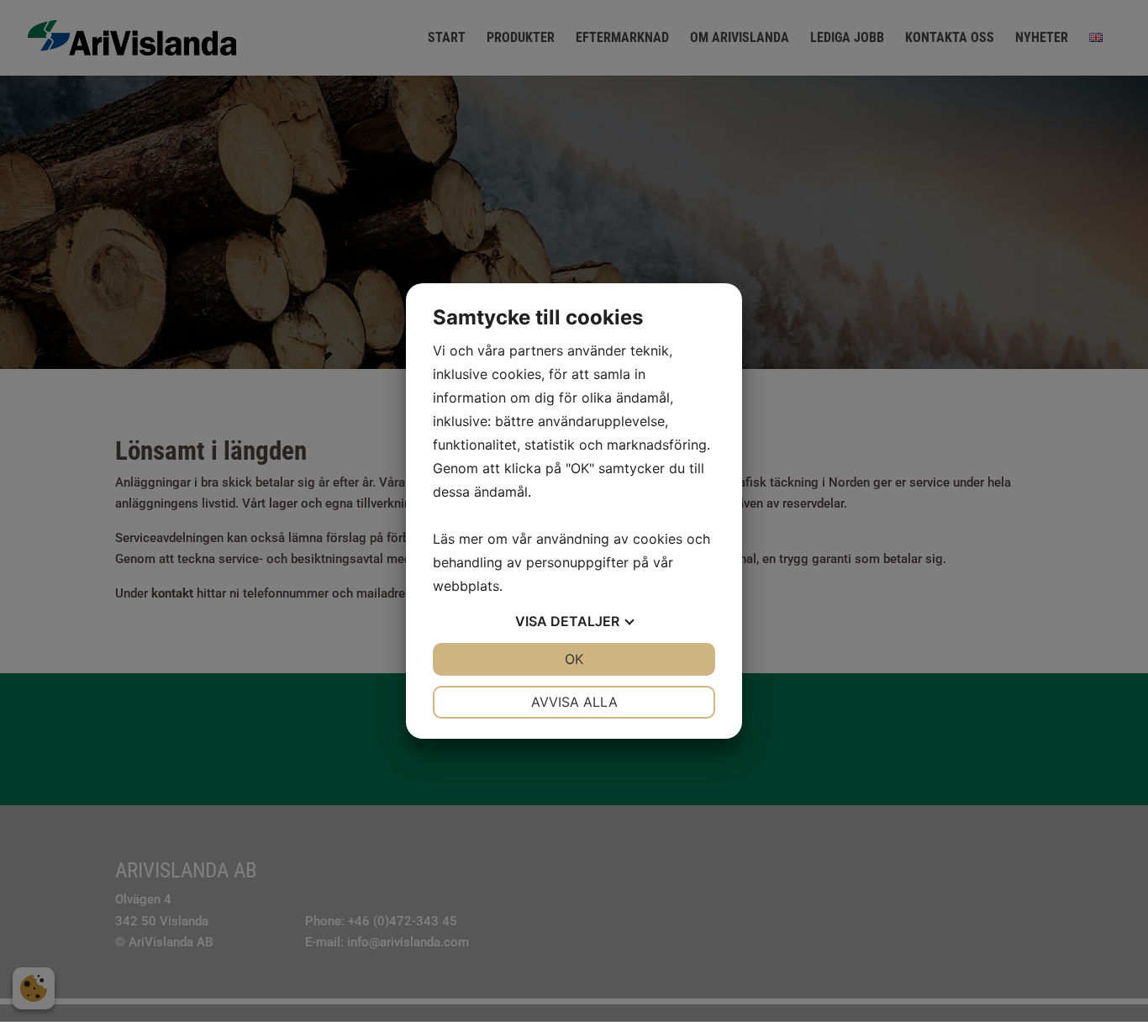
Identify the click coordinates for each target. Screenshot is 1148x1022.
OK (574, 659)
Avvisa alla (574, 701)
